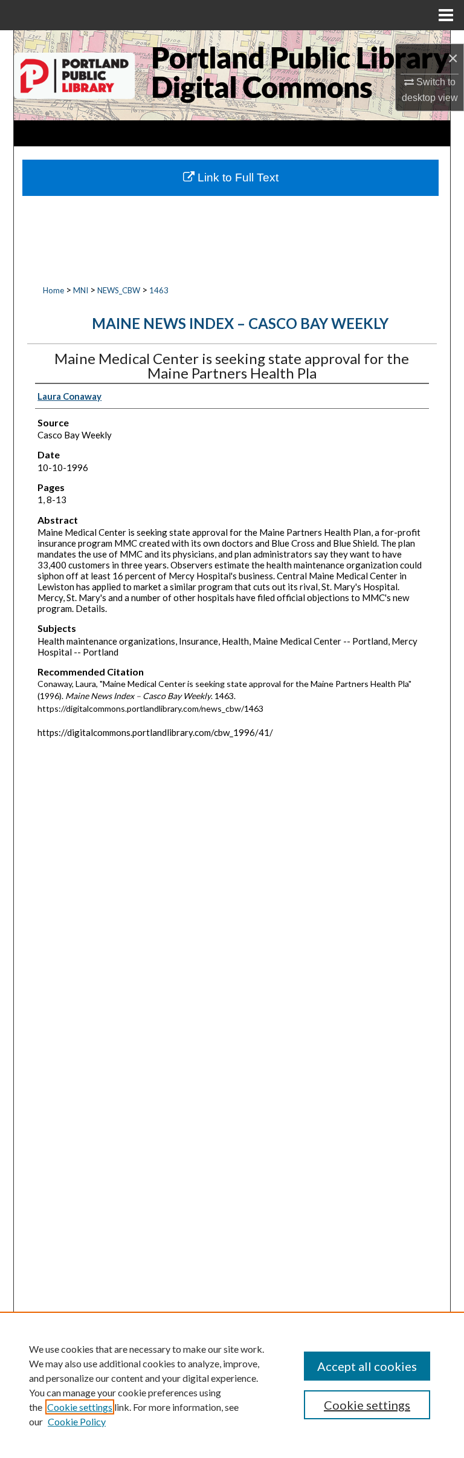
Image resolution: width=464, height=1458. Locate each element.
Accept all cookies (367, 1366)
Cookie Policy (77, 1421)
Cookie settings (79, 1407)
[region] (232, 1385)
